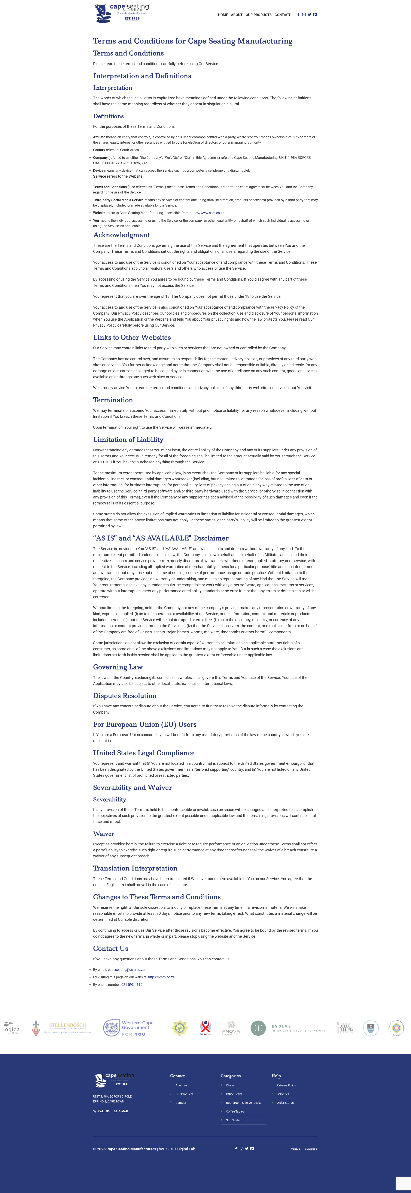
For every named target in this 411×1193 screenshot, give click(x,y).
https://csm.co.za (161, 977)
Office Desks (234, 1094)
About (237, 15)
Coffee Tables (235, 1111)
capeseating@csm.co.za (126, 970)
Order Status (285, 1103)
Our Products (259, 15)
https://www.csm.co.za (206, 213)
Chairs (230, 1085)
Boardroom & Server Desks (243, 1103)
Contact (282, 15)
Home (223, 15)
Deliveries (283, 1094)
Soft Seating (234, 1120)
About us (182, 1085)
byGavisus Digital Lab (177, 1149)
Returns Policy (286, 1085)
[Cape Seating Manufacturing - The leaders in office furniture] (122, 15)
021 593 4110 (131, 985)
